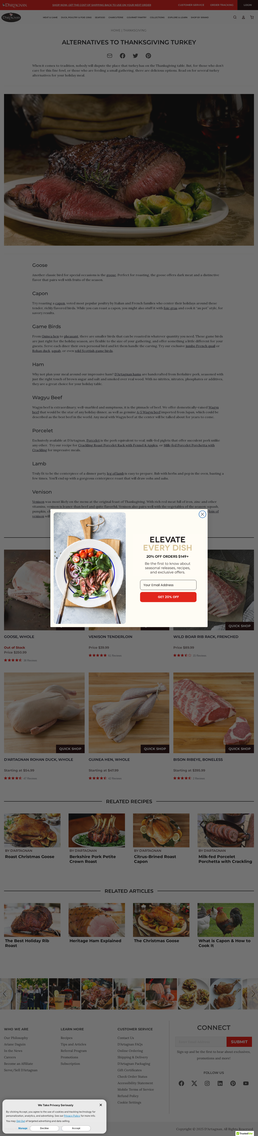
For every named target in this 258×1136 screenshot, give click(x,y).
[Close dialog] (202, 514)
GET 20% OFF (168, 597)
